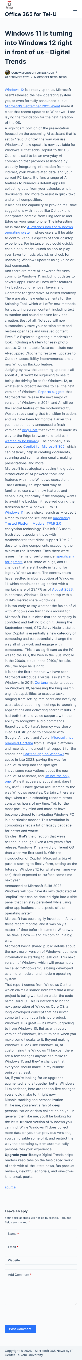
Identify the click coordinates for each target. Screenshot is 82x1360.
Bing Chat (29, 430)
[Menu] (75, 9)
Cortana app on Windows (43, 754)
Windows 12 (14, 90)
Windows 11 (14, 512)
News (63, 77)
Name (13, 1234)
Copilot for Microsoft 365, (44, 446)
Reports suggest (51, 392)
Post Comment (20, 1329)
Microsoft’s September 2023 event (32, 106)
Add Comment (20, 1275)
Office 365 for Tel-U (31, 14)
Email (13, 1247)
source (10, 1187)
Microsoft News (46, 77)
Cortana (41, 682)
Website (14, 1260)
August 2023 (62, 589)
